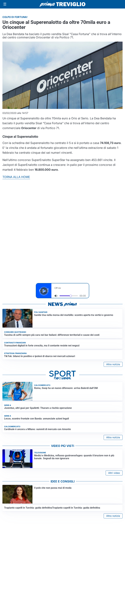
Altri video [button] (114, 472)
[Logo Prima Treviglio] (62, 4)
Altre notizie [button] (113, 364)
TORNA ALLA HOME (16, 177)
